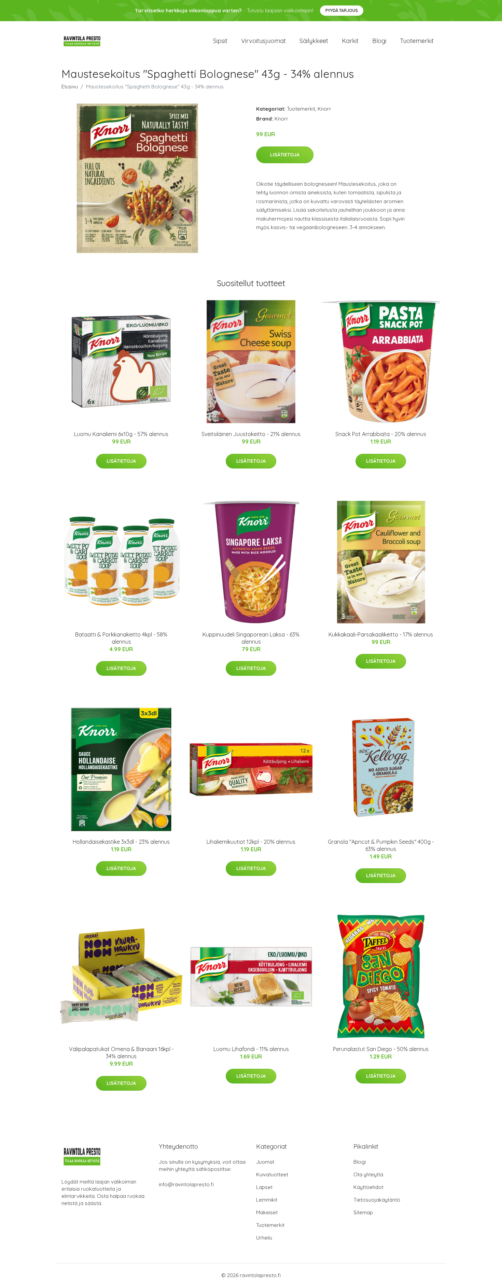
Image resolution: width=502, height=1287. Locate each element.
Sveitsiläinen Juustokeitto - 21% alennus (251, 434)
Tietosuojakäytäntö (376, 1200)
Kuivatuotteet (272, 1174)
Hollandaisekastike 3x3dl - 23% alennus (121, 841)
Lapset (264, 1187)
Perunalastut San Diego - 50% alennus (381, 1049)
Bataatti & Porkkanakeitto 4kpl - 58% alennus (121, 638)
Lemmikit (266, 1200)
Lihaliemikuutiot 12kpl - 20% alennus (251, 841)
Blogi (379, 41)
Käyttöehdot (368, 1187)
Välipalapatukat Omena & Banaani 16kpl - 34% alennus (121, 1053)
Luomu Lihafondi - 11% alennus (251, 1049)
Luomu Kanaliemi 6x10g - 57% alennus (121, 434)
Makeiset (267, 1212)
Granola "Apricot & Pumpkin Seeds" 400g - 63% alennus (381, 845)
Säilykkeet (313, 41)
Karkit (350, 41)
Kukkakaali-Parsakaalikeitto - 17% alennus (381, 634)
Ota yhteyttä (368, 1174)
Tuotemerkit (417, 41)
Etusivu (69, 86)
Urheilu (264, 1237)
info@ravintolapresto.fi (186, 1184)
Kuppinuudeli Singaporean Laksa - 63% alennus (251, 638)
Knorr (324, 109)
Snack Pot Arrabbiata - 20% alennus (380, 434)
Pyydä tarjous (341, 10)
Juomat (265, 1162)
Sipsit (220, 41)
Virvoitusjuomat (263, 41)
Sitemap (363, 1212)
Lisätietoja (284, 155)
